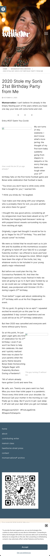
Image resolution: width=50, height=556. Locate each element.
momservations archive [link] (21, 69)
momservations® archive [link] (13, 458)
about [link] (4, 433)
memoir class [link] (8, 443)
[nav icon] (46, 33)
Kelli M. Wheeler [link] (16, 33)
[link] (3, 9)
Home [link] (5, 69)
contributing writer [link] (10, 438)
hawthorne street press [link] (12, 448)
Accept (25, 547)
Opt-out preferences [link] (24, 553)
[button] (46, 525)
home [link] (4, 429)
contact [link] (5, 453)
